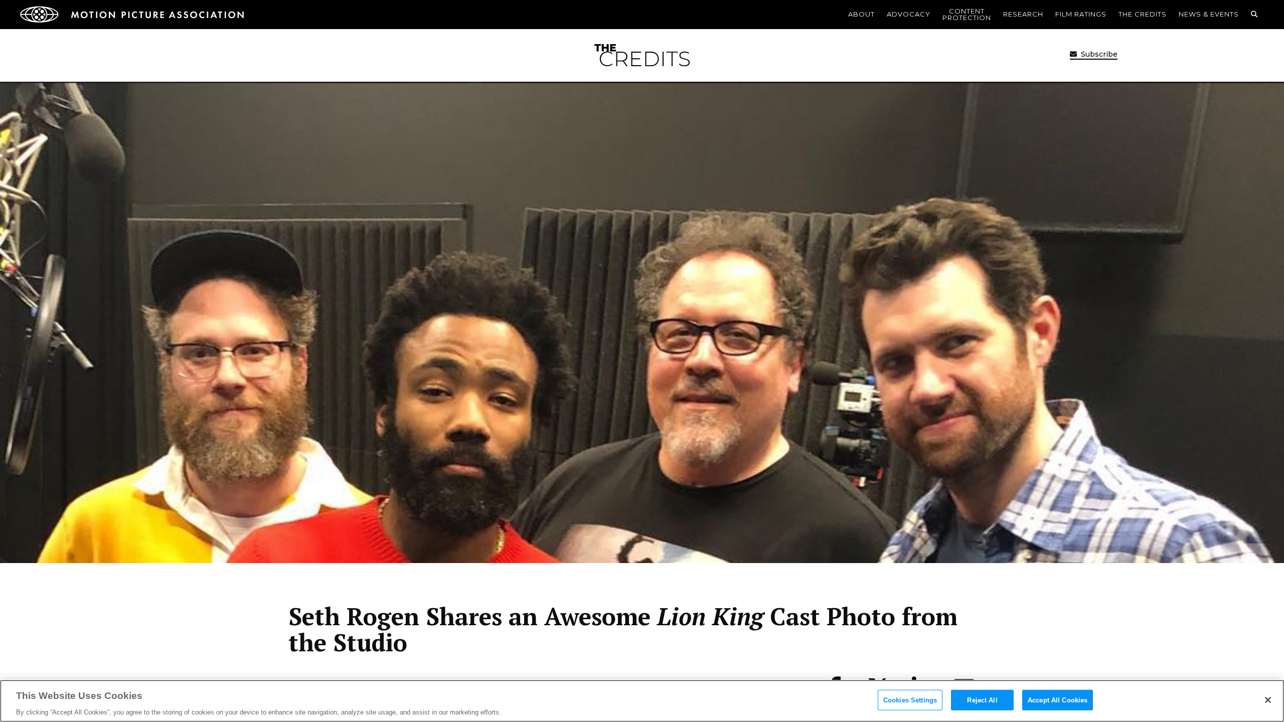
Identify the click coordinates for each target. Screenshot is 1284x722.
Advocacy (908, 14)
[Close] (1268, 700)
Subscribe (1098, 54)
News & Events (1209, 14)
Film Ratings (1080, 14)
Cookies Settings (910, 699)
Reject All (982, 699)
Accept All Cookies (1057, 699)
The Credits (1142, 14)
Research (1023, 14)
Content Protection (966, 14)
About (861, 14)
